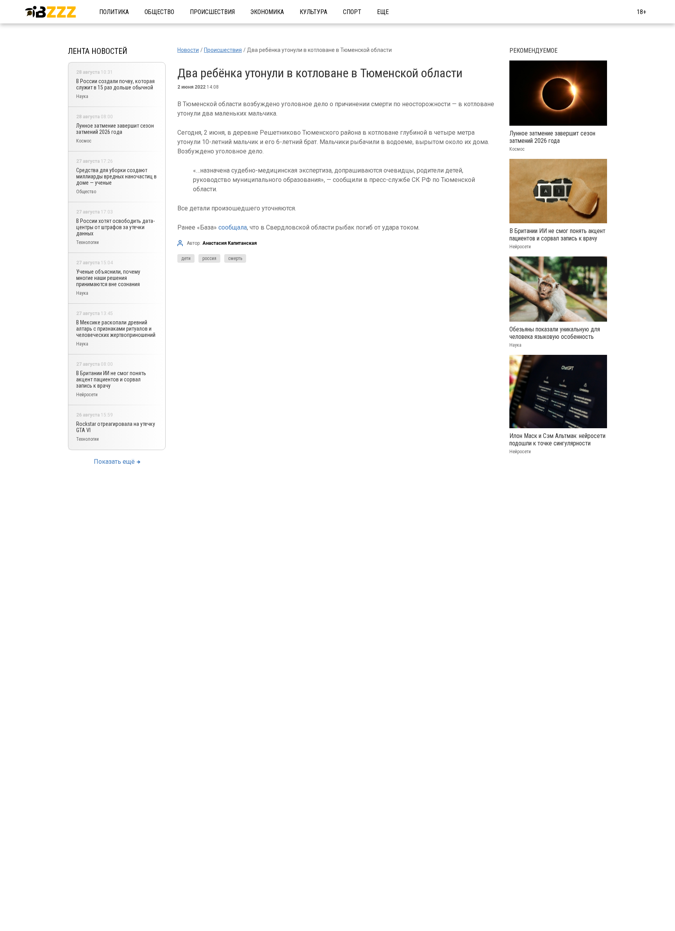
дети (186, 258)
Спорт (352, 12)
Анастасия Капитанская (229, 243)
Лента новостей (97, 51)
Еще (383, 12)
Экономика (267, 12)
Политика (114, 12)
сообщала (232, 227)
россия (209, 258)
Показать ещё (114, 461)
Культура (313, 12)
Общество (159, 12)
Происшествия (212, 12)
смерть (235, 258)
